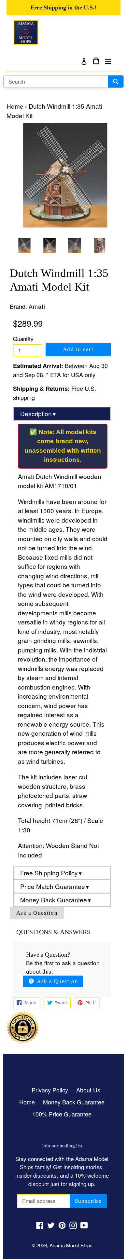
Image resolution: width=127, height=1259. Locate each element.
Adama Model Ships (70, 1245)
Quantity (23, 339)
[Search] (115, 81)
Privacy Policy (50, 1090)
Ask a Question (37, 913)
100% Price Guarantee (62, 1114)
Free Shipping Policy (51, 872)
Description (38, 413)
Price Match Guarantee (55, 886)
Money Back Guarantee (56, 899)
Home (15, 106)
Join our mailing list (62, 1145)
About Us (88, 1090)
